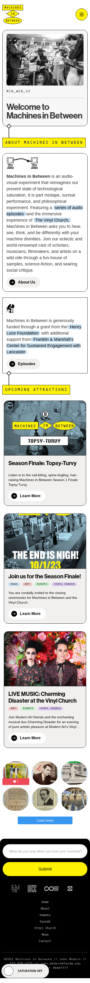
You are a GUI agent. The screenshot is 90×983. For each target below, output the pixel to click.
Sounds (45, 921)
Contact (45, 941)
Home (45, 902)
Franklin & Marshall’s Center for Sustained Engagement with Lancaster (43, 345)
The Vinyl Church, (52, 220)
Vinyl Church (45, 928)
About (45, 908)
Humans (45, 915)
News (45, 934)
